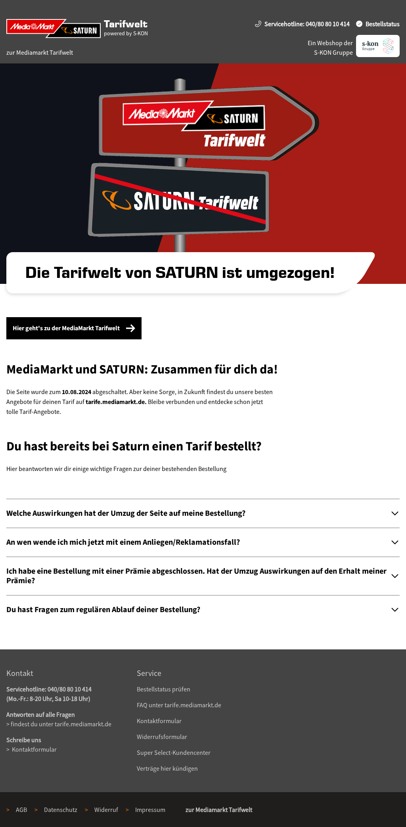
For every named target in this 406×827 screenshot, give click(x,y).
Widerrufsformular (162, 737)
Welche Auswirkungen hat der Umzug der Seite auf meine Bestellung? (125, 513)
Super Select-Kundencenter (174, 752)
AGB (21, 810)
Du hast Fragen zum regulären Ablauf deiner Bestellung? (103, 610)
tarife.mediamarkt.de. (116, 402)
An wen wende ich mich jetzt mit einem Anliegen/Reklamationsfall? (123, 542)
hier (166, 768)
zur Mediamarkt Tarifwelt (39, 52)
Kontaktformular (34, 749)
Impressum (150, 810)
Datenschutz (60, 810)
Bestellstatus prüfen (163, 689)
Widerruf (106, 810)
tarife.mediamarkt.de (83, 724)
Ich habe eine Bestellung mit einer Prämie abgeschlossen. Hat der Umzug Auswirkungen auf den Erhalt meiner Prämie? (196, 576)
